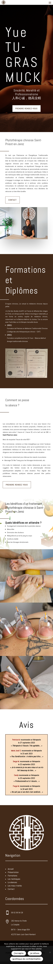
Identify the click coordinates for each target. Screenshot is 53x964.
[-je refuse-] (50, 952)
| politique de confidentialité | (26, 959)
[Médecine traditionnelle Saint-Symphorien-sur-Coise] (26, 379)
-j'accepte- (18, 953)
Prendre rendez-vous (26, 108)
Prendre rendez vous (17, 486)
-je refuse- (35, 953)
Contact (12, 200)
